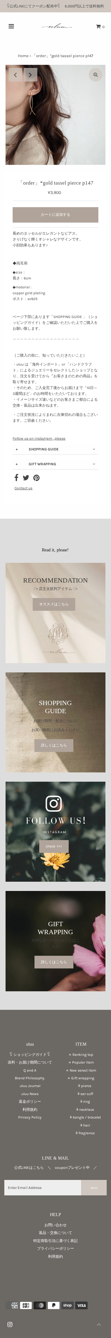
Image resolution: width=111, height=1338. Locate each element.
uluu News (30, 1094)
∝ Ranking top (81, 1054)
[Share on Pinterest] (36, 479)
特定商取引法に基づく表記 (55, 1241)
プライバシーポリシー (55, 1248)
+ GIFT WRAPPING (36, 464)
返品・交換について (55, 1233)
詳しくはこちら (54, 745)
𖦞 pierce (81, 1086)
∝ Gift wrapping (81, 1078)
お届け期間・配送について (55, 721)
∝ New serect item (81, 1070)
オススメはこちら (54, 604)
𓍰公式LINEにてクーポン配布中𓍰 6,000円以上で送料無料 (57, 6)
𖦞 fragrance (81, 1133)
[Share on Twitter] (26, 479)
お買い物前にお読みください (57, 730)
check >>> (54, 846)
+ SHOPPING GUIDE (37, 449)
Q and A (29, 1070)
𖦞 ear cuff (81, 1094)
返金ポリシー (30, 1101)
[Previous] (15, 75)
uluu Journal (30, 1086)
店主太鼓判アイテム (55, 589)
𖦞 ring (81, 1101)
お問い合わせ (55, 1225)
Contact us (23, 488)
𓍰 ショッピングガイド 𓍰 (30, 1054)
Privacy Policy (30, 1117)
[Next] (30, 75)
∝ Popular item (81, 1062)
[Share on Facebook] (16, 479)
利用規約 (30, 1109)
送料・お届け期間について (30, 1062)
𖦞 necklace (81, 1109)
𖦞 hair (81, 1125)
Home (23, 55)
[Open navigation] (11, 26)
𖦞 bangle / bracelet (81, 1117)
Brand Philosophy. (30, 1078)
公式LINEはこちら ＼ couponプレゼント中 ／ (55, 1167)
